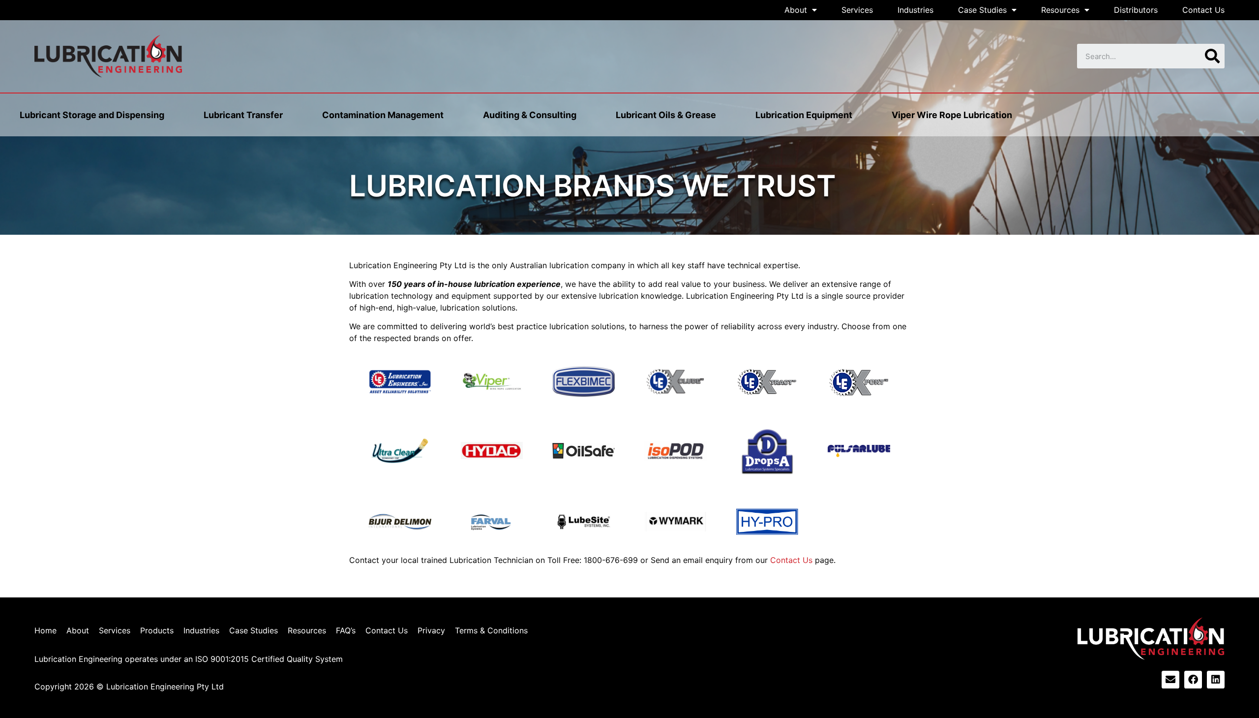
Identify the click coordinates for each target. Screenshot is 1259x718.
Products (157, 630)
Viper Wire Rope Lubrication (952, 115)
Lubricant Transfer (243, 115)
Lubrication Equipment (803, 115)
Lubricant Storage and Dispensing (92, 115)
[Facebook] (1193, 679)
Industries (915, 10)
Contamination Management (383, 115)
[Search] (1212, 56)
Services (857, 10)
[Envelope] (1170, 679)
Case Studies (982, 10)
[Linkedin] (1216, 679)
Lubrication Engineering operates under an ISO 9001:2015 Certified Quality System (188, 659)
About (795, 10)
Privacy (431, 630)
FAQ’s (346, 630)
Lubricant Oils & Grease (666, 115)
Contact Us (1203, 10)
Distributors (1136, 10)
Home (45, 630)
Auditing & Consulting (529, 115)
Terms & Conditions (491, 630)
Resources (1060, 10)
